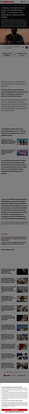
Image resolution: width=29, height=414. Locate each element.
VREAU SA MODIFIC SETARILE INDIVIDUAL (14, 411)
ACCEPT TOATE (14, 409)
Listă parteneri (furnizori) (4, 407)
